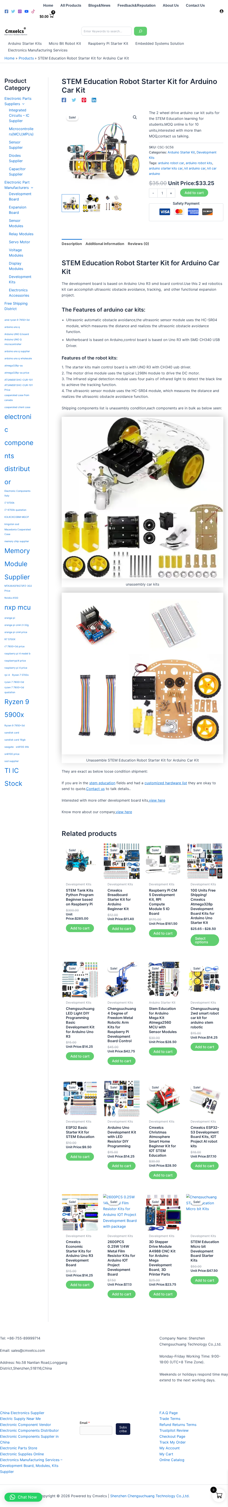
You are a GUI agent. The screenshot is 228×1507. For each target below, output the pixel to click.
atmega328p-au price (16, 372)
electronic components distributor (18, 449)
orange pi (9, 618)
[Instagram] (20, 11)
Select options (201, 940)
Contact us (95, 788)
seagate (9, 746)
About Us (171, 5)
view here (157, 800)
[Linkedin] (94, 99)
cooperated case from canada (16, 397)
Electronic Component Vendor (25, 1424)
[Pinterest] (84, 99)
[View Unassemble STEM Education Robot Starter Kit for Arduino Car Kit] (113, 203)
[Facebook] (6, 11)
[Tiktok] (33, 11)
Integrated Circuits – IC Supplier (19, 115)
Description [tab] (72, 243)
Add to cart (194, 192)
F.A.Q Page (168, 1413)
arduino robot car (171, 163)
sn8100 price (11, 754)
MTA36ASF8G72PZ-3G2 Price (18, 588)
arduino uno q (12, 327)
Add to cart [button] (80, 928)
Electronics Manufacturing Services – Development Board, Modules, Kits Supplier (31, 1466)
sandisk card (11, 732)
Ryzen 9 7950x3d (14, 725)
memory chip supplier (16, 541)
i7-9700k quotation (15, 509)
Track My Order (172, 1442)
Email (85, 1423)
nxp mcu (17, 607)
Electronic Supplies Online (22, 1454)
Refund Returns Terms (177, 1424)
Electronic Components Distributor (29, 1430)
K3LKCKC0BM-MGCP (16, 517)
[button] (22, 104)
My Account (169, 1448)
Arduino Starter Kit (181, 152)
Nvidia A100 (11, 597)
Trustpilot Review (174, 1430)
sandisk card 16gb (15, 739)
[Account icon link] (222, 11)
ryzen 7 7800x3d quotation (14, 690)
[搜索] (140, 31)
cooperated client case (17, 407)
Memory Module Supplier (17, 564)
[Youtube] (26, 11)
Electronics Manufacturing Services (37, 50)
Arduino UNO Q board (16, 334)
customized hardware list (166, 783)
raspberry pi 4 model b (17, 653)
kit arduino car (195, 168)
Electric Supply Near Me (20, 1418)
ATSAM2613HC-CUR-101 (18, 379)
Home (48, 5)
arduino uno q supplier (17, 351)
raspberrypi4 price (15, 660)
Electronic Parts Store (18, 1448)
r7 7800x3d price (14, 646)
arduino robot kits (199, 163)
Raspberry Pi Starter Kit (108, 43)
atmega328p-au (13, 365)
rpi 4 (7, 675)
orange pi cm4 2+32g (16, 625)
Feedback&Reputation (137, 5)
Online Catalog (171, 1460)
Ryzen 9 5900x (16, 708)
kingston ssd (11, 524)
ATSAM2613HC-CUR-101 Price (18, 387)
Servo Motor (19, 242)
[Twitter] (13, 11)
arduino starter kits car (166, 168)
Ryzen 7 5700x (20, 675)
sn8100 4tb (22, 746)
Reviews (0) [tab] (138, 243)
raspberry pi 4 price (15, 667)
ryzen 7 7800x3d (14, 682)
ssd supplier (11, 761)
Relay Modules (21, 234)
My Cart (166, 1454)
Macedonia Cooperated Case (17, 532)
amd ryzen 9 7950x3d (17, 320)
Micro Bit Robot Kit (65, 43)
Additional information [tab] (105, 243)
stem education (102, 783)
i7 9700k (9, 502)
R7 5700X (9, 639)
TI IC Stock (13, 777)
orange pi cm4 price (15, 632)
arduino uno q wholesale (18, 358)
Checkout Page (172, 1436)
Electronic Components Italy (17, 493)
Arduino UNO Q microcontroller (13, 342)
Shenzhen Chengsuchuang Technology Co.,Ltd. (149, 1496)
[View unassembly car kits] (92, 203)
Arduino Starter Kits (25, 43)
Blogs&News (99, 5)
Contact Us (195, 5)
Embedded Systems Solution (159, 43)
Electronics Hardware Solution (15, 35)
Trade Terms (169, 1418)
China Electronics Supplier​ (22, 1413)
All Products (70, 5)
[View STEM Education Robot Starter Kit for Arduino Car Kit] (70, 203)
